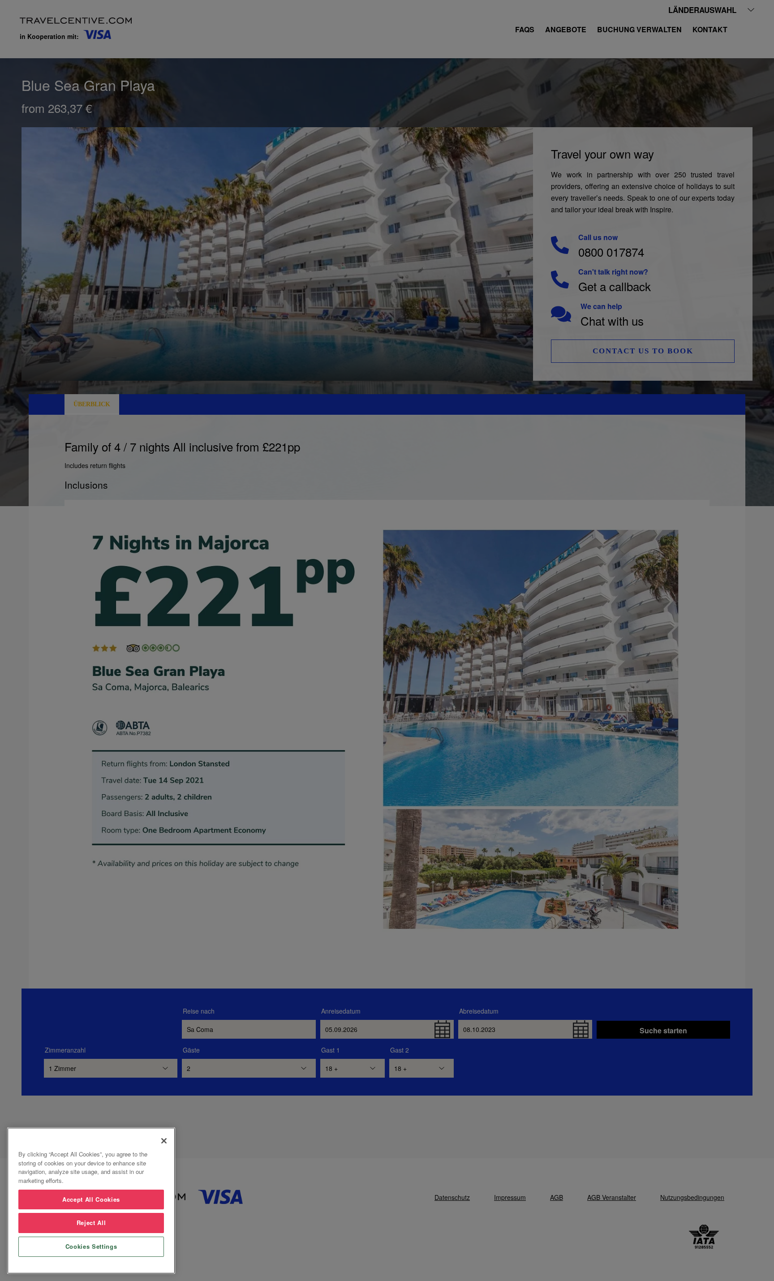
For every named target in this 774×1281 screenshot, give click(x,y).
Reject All (91, 1222)
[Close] (164, 1141)
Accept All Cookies (91, 1199)
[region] (91, 1200)
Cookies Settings (91, 1246)
